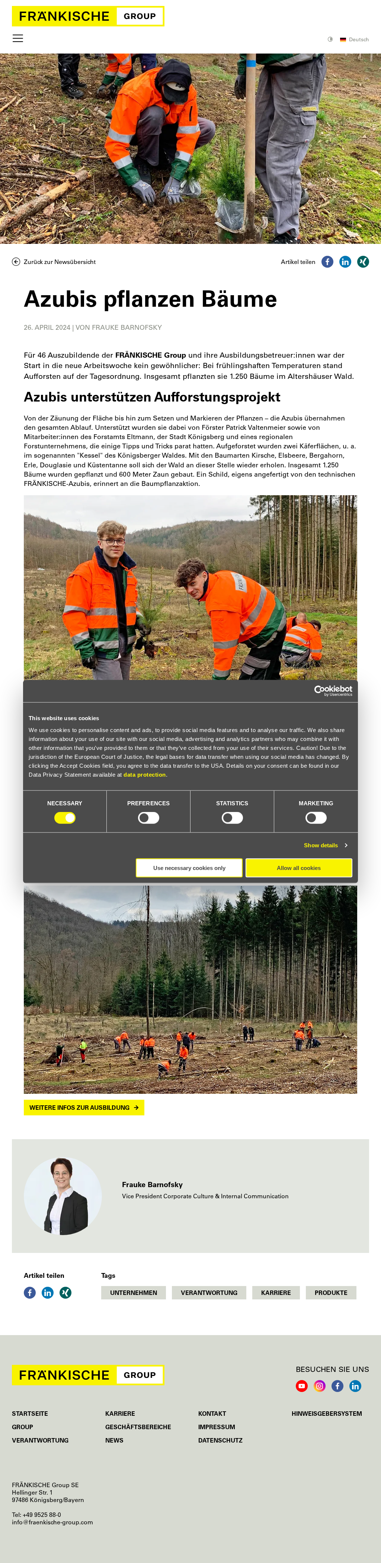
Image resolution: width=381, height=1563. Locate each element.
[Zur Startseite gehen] (190, 16)
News (114, 1440)
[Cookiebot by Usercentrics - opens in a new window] (319, 691)
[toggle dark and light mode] (331, 40)
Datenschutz (220, 1440)
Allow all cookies (299, 867)
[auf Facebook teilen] (327, 262)
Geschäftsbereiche (138, 1427)
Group (22, 1427)
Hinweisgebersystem (327, 1413)
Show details (321, 845)
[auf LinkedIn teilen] (345, 262)
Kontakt (212, 1413)
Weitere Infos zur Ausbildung (79, 1107)
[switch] (148, 818)
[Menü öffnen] (18, 40)
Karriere (120, 1413)
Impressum (216, 1427)
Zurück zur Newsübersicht (60, 261)
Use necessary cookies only (189, 867)
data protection (145, 774)
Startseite (30, 1413)
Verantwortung (40, 1440)
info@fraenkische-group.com (52, 1522)
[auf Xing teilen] (363, 262)
